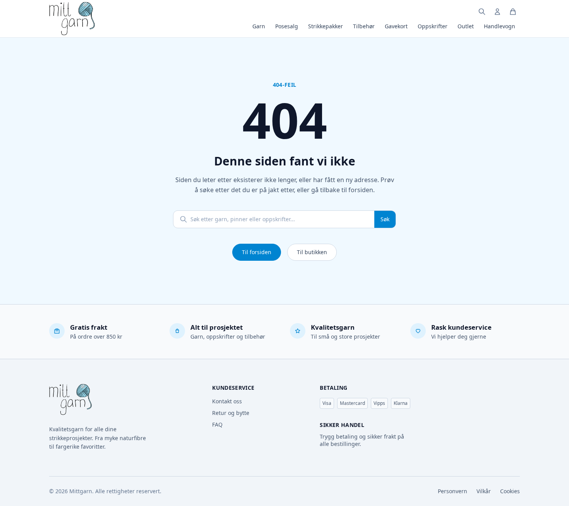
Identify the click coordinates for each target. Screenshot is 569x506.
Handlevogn (499, 26)
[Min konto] (497, 12)
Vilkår (483, 491)
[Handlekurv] (513, 12)
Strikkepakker (325, 26)
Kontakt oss (227, 401)
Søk (384, 219)
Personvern (452, 491)
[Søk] (482, 12)
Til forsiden (256, 252)
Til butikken (312, 252)
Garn (258, 26)
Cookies (510, 491)
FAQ (217, 424)
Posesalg (286, 26)
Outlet (466, 26)
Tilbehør (364, 26)
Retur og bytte (230, 413)
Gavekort (396, 26)
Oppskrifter (432, 26)
